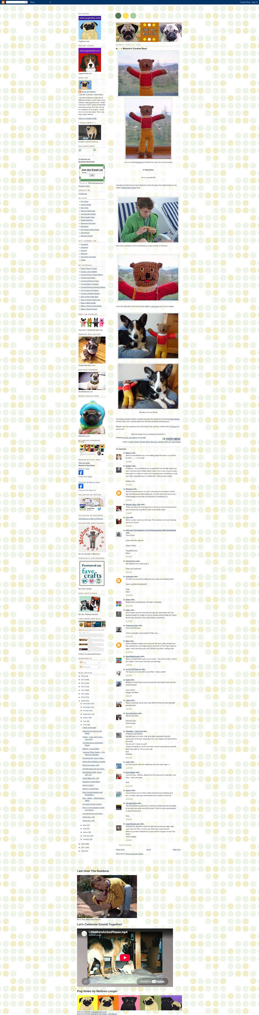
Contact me (83, 194)
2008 (83, 844)
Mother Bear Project (129, 188)
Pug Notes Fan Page (88, 257)
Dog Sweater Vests (88, 217)
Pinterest (84, 254)
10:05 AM (129, 595)
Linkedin (84, 250)
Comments (86, 667)
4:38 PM (129, 696)
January (86, 839)
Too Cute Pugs (131, 713)
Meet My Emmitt (86, 236)
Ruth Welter (130, 772)
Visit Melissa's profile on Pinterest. (91, 519)
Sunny (128, 790)
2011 (83, 694)
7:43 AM (129, 526)
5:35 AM (129, 484)
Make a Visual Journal (89, 309)
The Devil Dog (131, 803)
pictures (174, 426)
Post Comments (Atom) (134, 854)
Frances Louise (132, 625)
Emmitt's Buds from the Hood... (94, 769)
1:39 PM (129, 665)
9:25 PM (129, 757)
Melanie (139, 162)
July (84, 721)
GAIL (128, 610)
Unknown (129, 576)
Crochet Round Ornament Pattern (93, 287)
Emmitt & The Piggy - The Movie (104, 1014)
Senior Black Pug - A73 (91, 778)
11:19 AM (129, 621)
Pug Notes (84, 201)
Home (148, 849)
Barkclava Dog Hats (88, 223)
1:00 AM (129, 840)
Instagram (84, 247)
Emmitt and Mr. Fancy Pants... (93, 758)
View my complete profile (88, 118)
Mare (128, 641)
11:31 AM (129, 636)
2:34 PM (129, 675)
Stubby (128, 466)
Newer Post (120, 849)
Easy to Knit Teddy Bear (89, 297)
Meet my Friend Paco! (91, 789)
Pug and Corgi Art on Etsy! (92, 804)
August (86, 718)
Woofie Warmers (87, 220)
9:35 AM (129, 556)
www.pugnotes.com (99, 1012)
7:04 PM (129, 709)
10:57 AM (129, 605)
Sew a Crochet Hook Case (90, 300)
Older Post (176, 849)
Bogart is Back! (88, 785)
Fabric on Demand (89, 727)
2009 (83, 701)
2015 (83, 680)
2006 (83, 851)
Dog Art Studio (86, 204)
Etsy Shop (84, 208)
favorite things (145, 442)
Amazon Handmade (88, 211)
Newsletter (85, 226)
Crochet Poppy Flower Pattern (92, 275)
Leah (128, 762)
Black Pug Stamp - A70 (91, 765)
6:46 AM (129, 500)
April (85, 829)
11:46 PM (129, 768)
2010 (83, 697)
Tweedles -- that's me (134, 731)
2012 (83, 690)
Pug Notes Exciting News (90, 229)
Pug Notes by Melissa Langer (89, 482)
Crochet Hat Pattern (88, 278)
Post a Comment (125, 845)
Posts (84, 662)
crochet (131, 442)
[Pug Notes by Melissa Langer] (81, 488)
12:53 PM (129, 799)
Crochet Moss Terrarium (90, 284)
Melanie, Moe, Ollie (133, 504)
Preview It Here (84, 186)
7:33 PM (129, 819)
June (85, 725)
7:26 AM (129, 513)
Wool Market (174, 419)
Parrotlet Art (85, 233)
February (86, 836)
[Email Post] (163, 439)
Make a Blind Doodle (88, 303)
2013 (83, 687)
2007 (83, 847)
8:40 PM (129, 727)
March (85, 832)
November (87, 707)
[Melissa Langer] (81, 474)
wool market (176, 442)
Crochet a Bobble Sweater (90, 293)
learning (161, 442)
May (85, 825)
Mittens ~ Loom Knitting (91, 749)
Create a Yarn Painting (89, 272)
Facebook (84, 244)
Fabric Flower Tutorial (89, 268)
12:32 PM (129, 652)
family (137, 442)
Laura (128, 700)
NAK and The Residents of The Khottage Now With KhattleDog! (151, 530)
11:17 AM (129, 786)
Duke (128, 680)
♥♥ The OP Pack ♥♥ (133, 669)
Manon (128, 453)
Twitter (83, 260)
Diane (128, 599)
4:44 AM (129, 461)
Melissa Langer (84, 469)
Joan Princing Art (133, 824)
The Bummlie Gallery (88, 214)
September (87, 714)
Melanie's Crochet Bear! (91, 782)
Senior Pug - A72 (89, 817)
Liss (127, 517)
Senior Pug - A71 (89, 820)
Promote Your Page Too (87, 490)
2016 (83, 676)
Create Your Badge (85, 477)
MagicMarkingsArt (133, 656)
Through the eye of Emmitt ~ (93, 813)
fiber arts (154, 442)
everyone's (155, 306)
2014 (83, 683)
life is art (168, 442)
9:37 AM (129, 572)
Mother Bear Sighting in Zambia (94, 762)
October (86, 710)
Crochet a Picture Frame (90, 281)
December (87, 703)
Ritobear (129, 489)
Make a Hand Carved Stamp (91, 306)
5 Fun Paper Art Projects (90, 290)
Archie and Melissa (88, 91)
